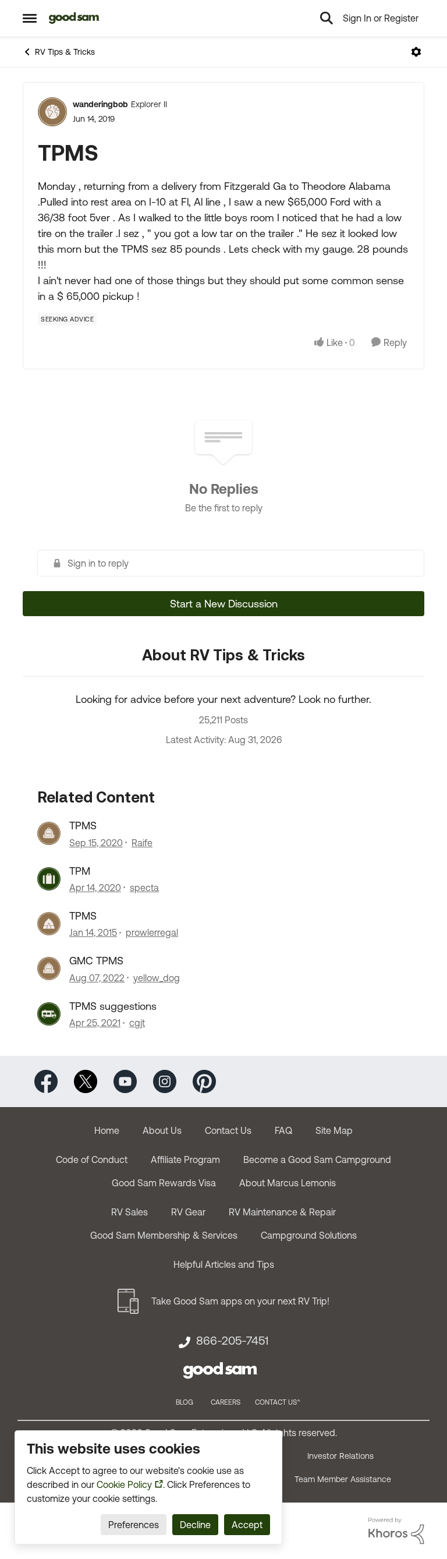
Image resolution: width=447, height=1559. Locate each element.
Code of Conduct (91, 1159)
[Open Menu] (416, 52)
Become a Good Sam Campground (317, 1159)
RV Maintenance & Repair (282, 1212)
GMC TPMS (96, 961)
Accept (247, 1524)
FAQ (283, 1130)
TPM (79, 871)
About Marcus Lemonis (287, 1183)
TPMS (83, 825)
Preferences (133, 1524)
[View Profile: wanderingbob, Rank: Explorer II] (52, 111)
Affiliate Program (185, 1159)
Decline (195, 1524)
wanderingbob (100, 104)
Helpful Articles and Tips (223, 1264)
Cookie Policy (124, 1484)
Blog (184, 1402)
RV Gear (188, 1212)
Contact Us (228, 1130)
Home (106, 1130)
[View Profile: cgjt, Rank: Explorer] (49, 1014)
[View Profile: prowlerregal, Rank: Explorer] (49, 923)
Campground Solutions (309, 1235)
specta (144, 887)
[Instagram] (165, 1080)
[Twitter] (86, 1080)
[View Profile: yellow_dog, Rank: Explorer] (49, 968)
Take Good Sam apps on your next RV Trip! (240, 1301)
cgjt (137, 1022)
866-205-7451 (232, 1340)
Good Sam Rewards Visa (164, 1183)
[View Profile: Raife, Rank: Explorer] (49, 833)
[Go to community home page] (74, 18)
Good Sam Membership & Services (163, 1235)
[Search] (327, 18)
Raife (142, 842)
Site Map (334, 1130)
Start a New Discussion (224, 604)
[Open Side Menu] (29, 18)
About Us (162, 1130)
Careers (225, 1402)
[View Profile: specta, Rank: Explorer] (49, 878)
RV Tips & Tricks (65, 51)
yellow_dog (156, 978)
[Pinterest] (204, 1080)
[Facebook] (46, 1080)
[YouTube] (125, 1080)
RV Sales (129, 1212)
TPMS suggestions (113, 1006)
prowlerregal (152, 932)
